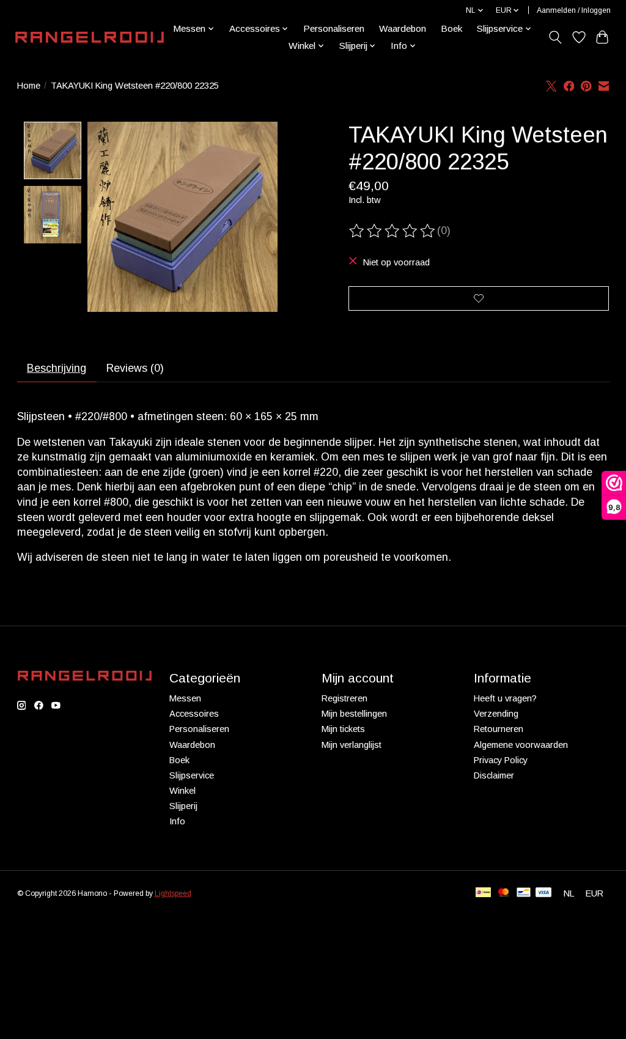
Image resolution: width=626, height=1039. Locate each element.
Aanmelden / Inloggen (574, 10)
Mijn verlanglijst (351, 745)
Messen (185, 698)
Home (28, 86)
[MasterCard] (504, 893)
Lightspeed (173, 893)
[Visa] (543, 893)
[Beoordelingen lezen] (393, 231)
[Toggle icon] (555, 37)
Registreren (344, 698)
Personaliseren (333, 28)
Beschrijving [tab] (56, 368)
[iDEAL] (483, 893)
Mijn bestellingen (354, 714)
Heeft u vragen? (505, 698)
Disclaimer (494, 775)
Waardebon (402, 28)
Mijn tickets (343, 729)
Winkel (182, 791)
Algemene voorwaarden (521, 745)
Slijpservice (191, 775)
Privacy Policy (501, 760)
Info (177, 821)
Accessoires (194, 714)
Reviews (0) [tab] (135, 368)
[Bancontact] (523, 893)
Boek (451, 28)
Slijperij (183, 806)
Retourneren (498, 729)
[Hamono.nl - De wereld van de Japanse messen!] (89, 37)
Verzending (496, 714)
